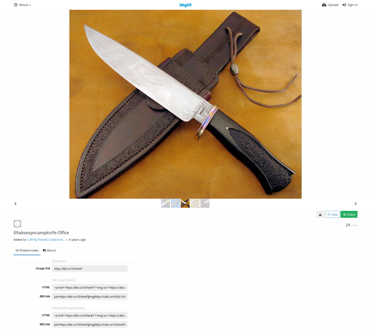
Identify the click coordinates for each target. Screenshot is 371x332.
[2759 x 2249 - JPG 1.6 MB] (320, 214)
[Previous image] (15, 203)
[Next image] (355, 203)
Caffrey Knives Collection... (46, 239)
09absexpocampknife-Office (41, 232)
